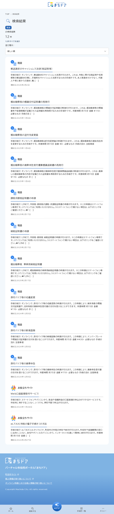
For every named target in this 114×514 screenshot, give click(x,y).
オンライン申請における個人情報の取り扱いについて (28, 483)
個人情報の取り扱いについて (18, 479)
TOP (7, 14)
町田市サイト (10, 475)
